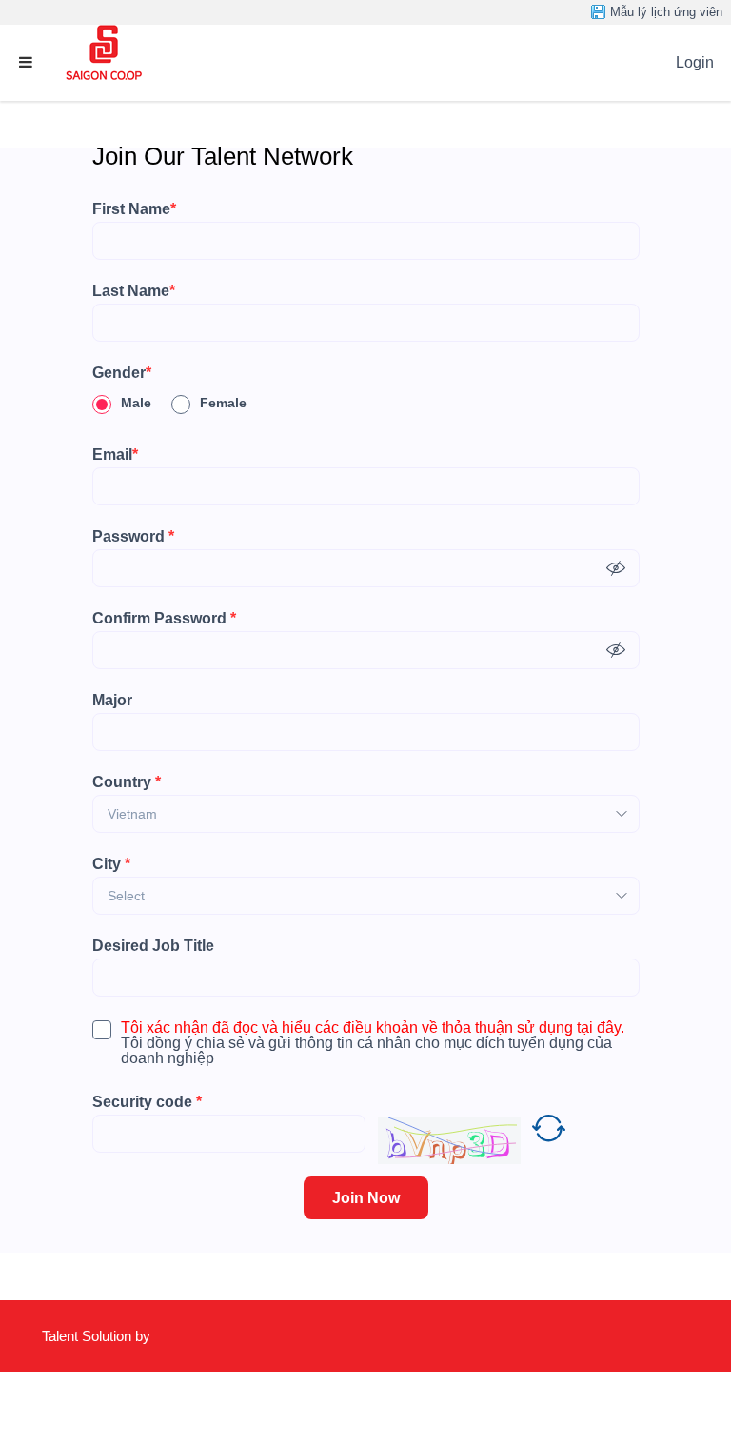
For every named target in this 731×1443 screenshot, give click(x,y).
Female (223, 402)
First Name (134, 209)
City (111, 864)
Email (115, 455)
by (144, 1336)
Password (133, 536)
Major (112, 700)
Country (126, 782)
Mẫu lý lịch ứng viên (666, 12)
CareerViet (98, 1407)
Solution (108, 1336)
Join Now (366, 1198)
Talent (62, 1336)
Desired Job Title (153, 946)
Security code (147, 1102)
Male (136, 402)
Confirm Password (164, 618)
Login (695, 62)
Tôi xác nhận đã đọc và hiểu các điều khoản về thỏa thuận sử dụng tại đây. (372, 1028)
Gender (121, 373)
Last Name (133, 291)
